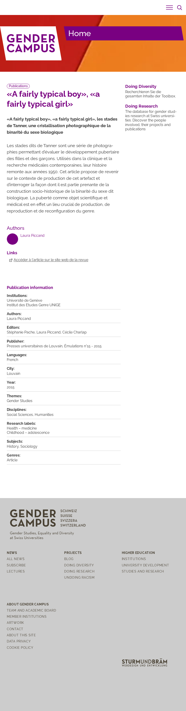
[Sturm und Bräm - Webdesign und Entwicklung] (144, 662)
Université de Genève (24, 300)
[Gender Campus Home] (31, 43)
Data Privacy (19, 641)
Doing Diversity (140, 86)
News (12, 553)
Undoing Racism (79, 577)
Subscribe (16, 565)
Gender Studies (19, 401)
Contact (15, 629)
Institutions (134, 559)
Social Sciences (20, 414)
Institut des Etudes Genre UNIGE (34, 305)
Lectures (16, 571)
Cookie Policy (20, 647)
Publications (18, 86)
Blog (68, 559)
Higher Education (138, 553)
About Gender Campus (28, 604)
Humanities (44, 414)
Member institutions (27, 616)
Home (79, 33)
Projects (73, 553)
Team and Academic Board (31, 610)
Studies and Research (143, 571)
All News (16, 559)
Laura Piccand (32, 235)
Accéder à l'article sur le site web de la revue (51, 260)
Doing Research (141, 106)
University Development (145, 565)
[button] (169, 7)
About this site (21, 635)
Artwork (15, 623)
